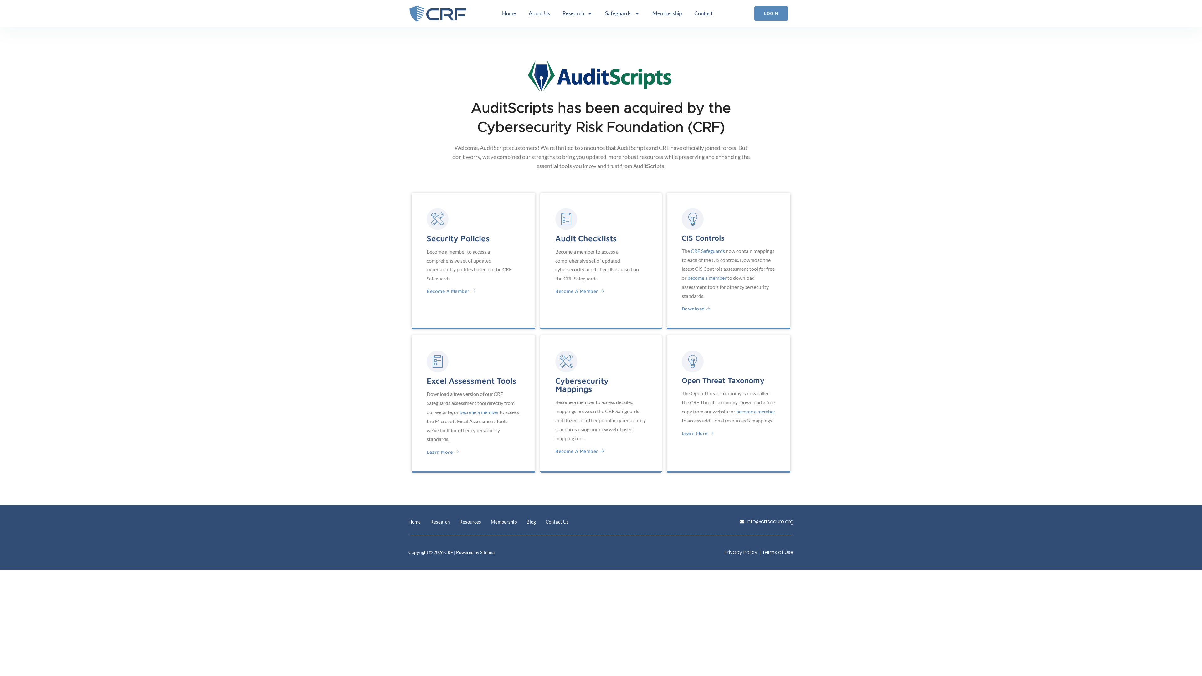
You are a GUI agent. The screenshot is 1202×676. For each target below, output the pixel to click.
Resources (470, 522)
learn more (695, 433)
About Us (539, 13)
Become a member (448, 291)
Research (573, 13)
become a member (707, 278)
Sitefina (487, 552)
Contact (703, 13)
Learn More (440, 452)
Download (693, 308)
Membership (667, 13)
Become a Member (576, 291)
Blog (531, 522)
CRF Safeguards (708, 251)
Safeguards (618, 13)
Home (509, 13)
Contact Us (557, 522)
